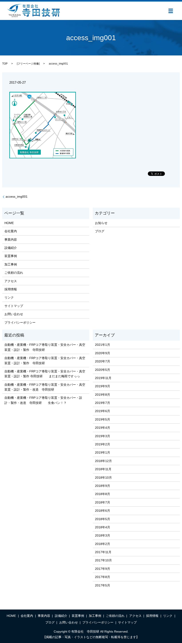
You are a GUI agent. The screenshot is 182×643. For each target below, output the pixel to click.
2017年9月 (102, 568)
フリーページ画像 (28, 63)
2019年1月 (102, 452)
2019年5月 (102, 419)
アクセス (10, 281)
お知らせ (101, 223)
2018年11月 (103, 469)
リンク (9, 297)
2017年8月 (102, 577)
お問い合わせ (13, 314)
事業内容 (10, 239)
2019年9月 (102, 386)
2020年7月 (102, 361)
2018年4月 (102, 527)
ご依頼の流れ (13, 272)
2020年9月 (102, 353)
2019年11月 (103, 378)
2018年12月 (103, 461)
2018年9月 (102, 486)
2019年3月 (102, 436)
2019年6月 (102, 411)
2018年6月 (102, 510)
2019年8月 (102, 394)
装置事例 (10, 256)
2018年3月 (102, 535)
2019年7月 (102, 403)
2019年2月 (102, 444)
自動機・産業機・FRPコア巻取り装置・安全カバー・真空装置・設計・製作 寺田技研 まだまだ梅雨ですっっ (44, 374)
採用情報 (10, 289)
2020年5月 (102, 370)
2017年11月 (103, 552)
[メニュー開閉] (170, 11)
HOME (9, 223)
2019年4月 (102, 427)
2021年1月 (102, 344)
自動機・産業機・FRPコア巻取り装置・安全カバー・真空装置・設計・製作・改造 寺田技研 (44, 387)
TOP (5, 63)
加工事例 (10, 264)
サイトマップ (13, 306)
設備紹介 (10, 248)
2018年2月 (102, 544)
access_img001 (17, 196)
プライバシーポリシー (20, 322)
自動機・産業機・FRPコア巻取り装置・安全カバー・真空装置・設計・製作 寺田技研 (44, 347)
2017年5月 (102, 585)
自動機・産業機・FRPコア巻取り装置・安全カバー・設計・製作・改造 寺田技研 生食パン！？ (43, 400)
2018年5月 (102, 519)
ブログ (99, 231)
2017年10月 (103, 560)
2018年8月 (102, 494)
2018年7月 (102, 502)
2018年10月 (103, 477)
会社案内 (10, 231)
